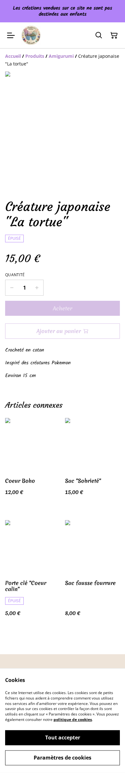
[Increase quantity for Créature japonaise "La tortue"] (37, 288)
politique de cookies (73, 719)
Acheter (62, 308)
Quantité (15, 275)
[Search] (98, 35)
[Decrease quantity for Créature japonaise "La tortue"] (11, 288)
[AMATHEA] (31, 35)
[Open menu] (11, 35)
